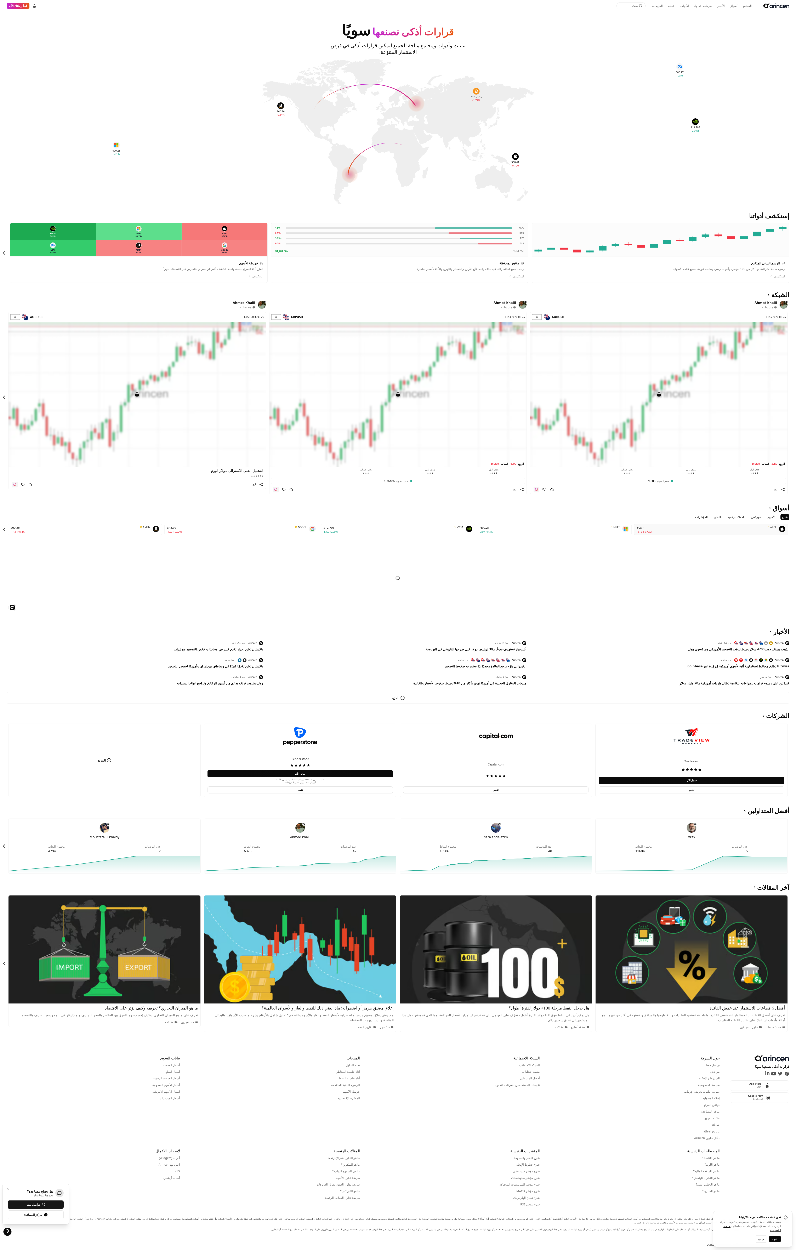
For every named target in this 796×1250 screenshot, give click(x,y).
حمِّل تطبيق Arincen (707, 1138)
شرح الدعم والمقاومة (527, 1158)
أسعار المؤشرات (170, 1098)
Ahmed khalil (766, 302)
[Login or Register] (34, 6)
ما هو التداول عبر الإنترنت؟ (344, 1158)
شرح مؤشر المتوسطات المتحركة (519, 1184)
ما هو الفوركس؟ (350, 1191)
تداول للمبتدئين (749, 1027)
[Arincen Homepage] (776, 5)
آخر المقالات (773, 887)
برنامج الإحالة (712, 1131)
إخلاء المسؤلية (711, 1098)
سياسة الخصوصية (709, 1085)
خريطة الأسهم (351, 1091)
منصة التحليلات (531, 1072)
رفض (761, 1238)
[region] (398, 253)
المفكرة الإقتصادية (349, 1098)
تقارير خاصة (365, 1027)
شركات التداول (703, 6)
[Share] (783, 489)
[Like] (552, 489)
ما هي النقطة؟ (711, 1158)
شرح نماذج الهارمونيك (526, 1198)
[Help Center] (7, 1232)
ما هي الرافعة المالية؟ (706, 1171)
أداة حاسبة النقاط (349, 1078)
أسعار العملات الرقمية (166, 1078)
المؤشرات (701, 517)
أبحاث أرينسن (171, 1178)
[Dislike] (544, 489)
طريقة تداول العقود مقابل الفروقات (338, 1184)
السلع (717, 517)
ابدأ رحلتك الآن (18, 6)
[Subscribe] (536, 489)
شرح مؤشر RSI (530, 1204)
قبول (775, 1238)
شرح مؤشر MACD (528, 1191)
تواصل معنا (713, 1065)
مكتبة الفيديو (712, 1118)
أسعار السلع (172, 1072)
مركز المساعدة (710, 1111)
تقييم (691, 790)
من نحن (715, 1072)
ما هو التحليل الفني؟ (707, 1184)
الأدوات (684, 6)
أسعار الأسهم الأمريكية (166, 1091)
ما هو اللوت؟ (712, 1164)
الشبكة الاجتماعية (529, 1065)
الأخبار (721, 6)
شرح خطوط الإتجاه (528, 1164)
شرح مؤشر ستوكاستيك (525, 1178)
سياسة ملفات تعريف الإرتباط (702, 1091)
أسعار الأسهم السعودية (166, 1085)
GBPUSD (297, 317)
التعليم (671, 6)
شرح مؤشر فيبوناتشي (526, 1171)
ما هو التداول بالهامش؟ (706, 1178)
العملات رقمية (736, 517)
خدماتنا (715, 1125)
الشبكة (780, 295)
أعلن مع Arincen (169, 1164)
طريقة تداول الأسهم (348, 1178)
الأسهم (771, 517)
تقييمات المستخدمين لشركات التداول (517, 1085)
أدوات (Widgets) (169, 1158)
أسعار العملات (171, 1065)
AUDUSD (558, 317)
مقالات (559, 1027)
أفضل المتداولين (768, 810)
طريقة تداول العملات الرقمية (342, 1198)
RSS (177, 1171)
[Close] (7, 1188)
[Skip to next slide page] (4, 252)
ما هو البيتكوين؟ (350, 1164)
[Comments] (775, 489)
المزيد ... (657, 6)
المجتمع (747, 6)
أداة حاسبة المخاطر (348, 1072)
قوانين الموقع (712, 1105)
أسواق (734, 6)
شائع (785, 517)
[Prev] (791, 252)
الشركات (777, 715)
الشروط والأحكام (709, 1078)
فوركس (756, 517)
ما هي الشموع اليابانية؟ (346, 1171)
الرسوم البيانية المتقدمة (345, 1085)
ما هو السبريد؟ (711, 1191)
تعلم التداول (353, 1065)
